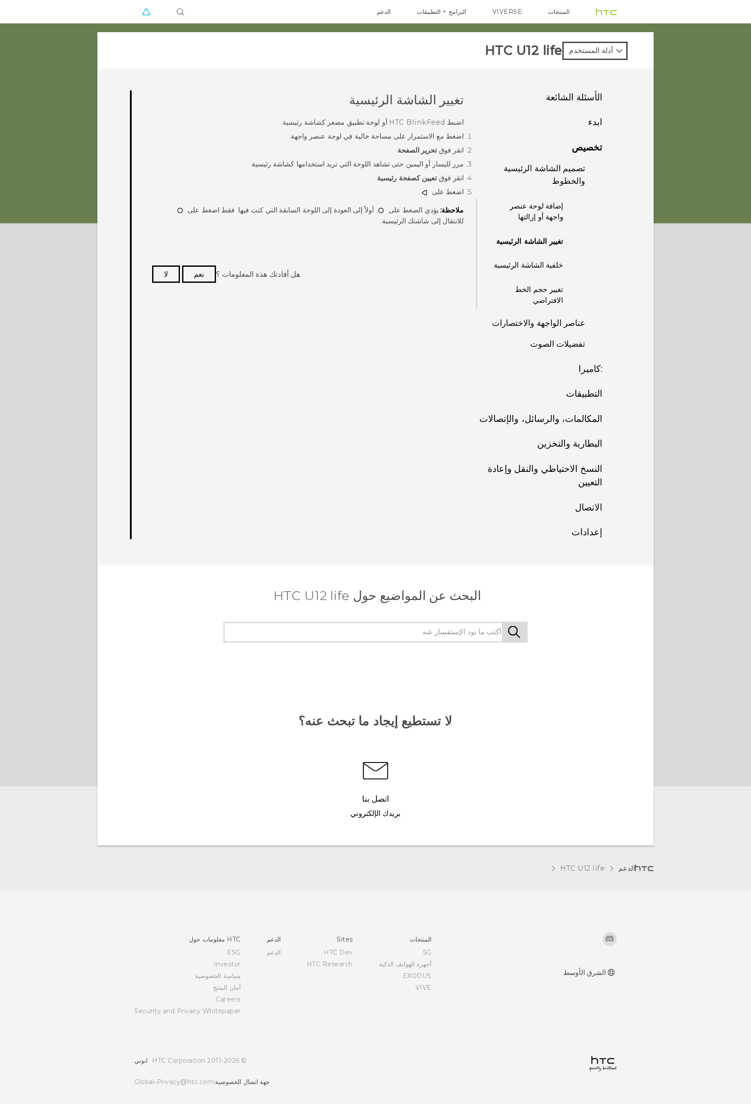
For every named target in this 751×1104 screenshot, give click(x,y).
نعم (199, 274)
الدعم (384, 12)
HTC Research (330, 964)
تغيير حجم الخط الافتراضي (539, 295)
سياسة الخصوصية (218, 976)
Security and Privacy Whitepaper (187, 1011)
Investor (227, 964)
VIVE (423, 987)
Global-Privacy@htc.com (174, 1082)
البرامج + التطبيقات (441, 12)
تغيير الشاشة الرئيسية (529, 241)
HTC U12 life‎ (582, 868)
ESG (234, 952)
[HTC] (606, 12)
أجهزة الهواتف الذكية (405, 964)
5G (427, 952)
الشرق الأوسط (584, 972)
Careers (228, 999)
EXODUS (417, 976)
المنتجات (559, 12)
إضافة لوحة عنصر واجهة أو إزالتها (536, 212)
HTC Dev (338, 952)
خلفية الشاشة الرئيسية (528, 265)
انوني (141, 1060)
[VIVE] (146, 11)
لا (166, 274)
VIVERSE (507, 12)
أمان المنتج (227, 987)
